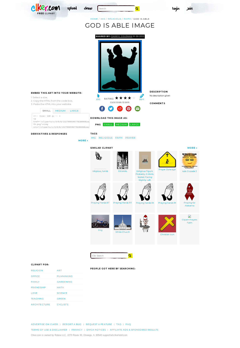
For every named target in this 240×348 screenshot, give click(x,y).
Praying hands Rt (145, 202)
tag (118, 324)
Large (74, 110)
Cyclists (62, 304)
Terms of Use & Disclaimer (49, 329)
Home (94, 19)
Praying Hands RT (100, 202)
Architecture (40, 304)
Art (59, 270)
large (134, 124)
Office (35, 276)
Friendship (38, 287)
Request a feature (99, 324)
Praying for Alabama (189, 204)
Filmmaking (65, 276)
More (82, 140)
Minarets (122, 171)
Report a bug (72, 324)
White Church (122, 232)
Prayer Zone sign (167, 169)
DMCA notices (96, 329)
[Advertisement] (60, 60)
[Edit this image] (142, 98)
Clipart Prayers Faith (189, 221)
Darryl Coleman (121, 36)
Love (34, 293)
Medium (60, 110)
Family (35, 281)
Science (62, 293)
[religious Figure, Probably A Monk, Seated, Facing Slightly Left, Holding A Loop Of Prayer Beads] (145, 175)
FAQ (128, 324)
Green (61, 298)
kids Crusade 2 (189, 171)
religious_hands (100, 171)
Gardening (64, 281)
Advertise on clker (44, 324)
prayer (130, 137)
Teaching (37, 298)
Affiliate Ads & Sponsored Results (134, 329)
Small (47, 110)
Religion (37, 270)
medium (121, 124)
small (108, 124)
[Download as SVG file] (98, 98)
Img (100, 230)
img (102, 19)
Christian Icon (167, 234)
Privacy (77, 329)
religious (114, 19)
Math (60, 287)
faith (127, 19)
